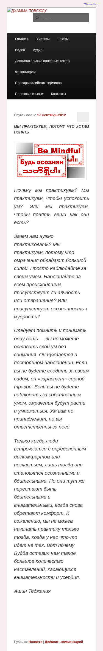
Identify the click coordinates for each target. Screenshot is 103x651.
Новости (35, 641)
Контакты (58, 93)
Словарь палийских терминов (38, 82)
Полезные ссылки (29, 93)
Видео (20, 49)
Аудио (38, 49)
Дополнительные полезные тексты (42, 60)
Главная (22, 38)
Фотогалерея (25, 71)
